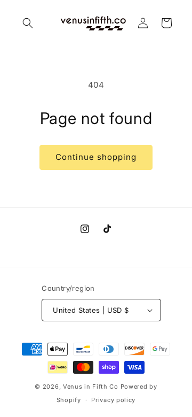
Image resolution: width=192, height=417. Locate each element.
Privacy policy (113, 400)
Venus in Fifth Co (90, 386)
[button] (27, 23)
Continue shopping (96, 157)
